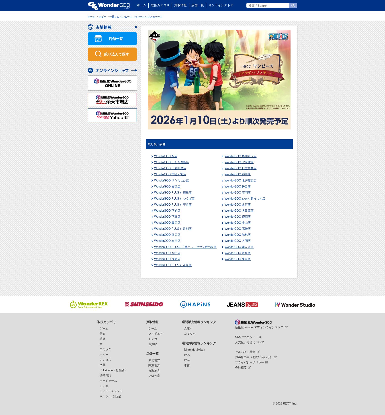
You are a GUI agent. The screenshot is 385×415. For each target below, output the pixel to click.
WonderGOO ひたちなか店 (171, 180)
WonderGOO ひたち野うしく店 (245, 198)
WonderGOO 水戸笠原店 (240, 180)
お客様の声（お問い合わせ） (254, 357)
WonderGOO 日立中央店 (240, 168)
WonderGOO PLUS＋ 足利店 (173, 228)
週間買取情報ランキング (199, 343)
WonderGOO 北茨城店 (239, 162)
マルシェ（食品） (111, 396)
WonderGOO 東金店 (238, 259)
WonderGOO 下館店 (167, 210)
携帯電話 (105, 375)
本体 (187, 365)
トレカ (104, 386)
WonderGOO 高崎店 (238, 228)
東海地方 (154, 370)
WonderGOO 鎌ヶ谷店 (239, 247)
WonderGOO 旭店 (165, 156)
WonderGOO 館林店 (238, 234)
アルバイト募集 (245, 352)
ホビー (104, 354)
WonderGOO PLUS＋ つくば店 (174, 198)
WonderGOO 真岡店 (167, 222)
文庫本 (188, 328)
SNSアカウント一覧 (248, 337)
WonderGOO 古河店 (238, 204)
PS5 (187, 355)
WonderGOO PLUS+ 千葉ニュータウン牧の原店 (185, 247)
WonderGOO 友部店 (167, 186)
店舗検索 (154, 375)
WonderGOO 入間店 (238, 240)
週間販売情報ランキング (199, 322)
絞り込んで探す (116, 54)
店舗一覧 (197, 5)
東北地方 (154, 360)
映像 (102, 338)
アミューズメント (111, 391)
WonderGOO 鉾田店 (238, 186)
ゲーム (104, 328)
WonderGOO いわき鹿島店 (171, 162)
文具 (102, 365)
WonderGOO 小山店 (238, 222)
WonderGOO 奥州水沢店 (240, 156)
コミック (105, 349)
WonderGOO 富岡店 (167, 234)
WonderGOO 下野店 (167, 216)
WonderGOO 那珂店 (238, 174)
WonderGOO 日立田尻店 (170, 168)
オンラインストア (221, 5)
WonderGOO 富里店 (238, 253)
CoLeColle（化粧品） (113, 370)
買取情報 (180, 5)
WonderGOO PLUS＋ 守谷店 (173, 204)
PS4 (187, 360)
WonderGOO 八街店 (167, 253)
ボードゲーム (108, 380)
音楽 (102, 333)
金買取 (152, 344)
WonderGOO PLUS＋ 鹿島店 (173, 192)
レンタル (105, 359)
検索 (293, 5)
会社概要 (241, 367)
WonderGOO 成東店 (167, 259)
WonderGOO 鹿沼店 (238, 216)
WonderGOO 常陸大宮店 (170, 174)
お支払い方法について (249, 342)
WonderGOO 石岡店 (238, 192)
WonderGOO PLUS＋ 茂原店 (173, 265)
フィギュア (155, 333)
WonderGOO (109, 5)
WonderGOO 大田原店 (239, 210)
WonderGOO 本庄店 (167, 240)
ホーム (141, 5)
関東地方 (154, 365)
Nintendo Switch (194, 349)
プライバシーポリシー (249, 362)
